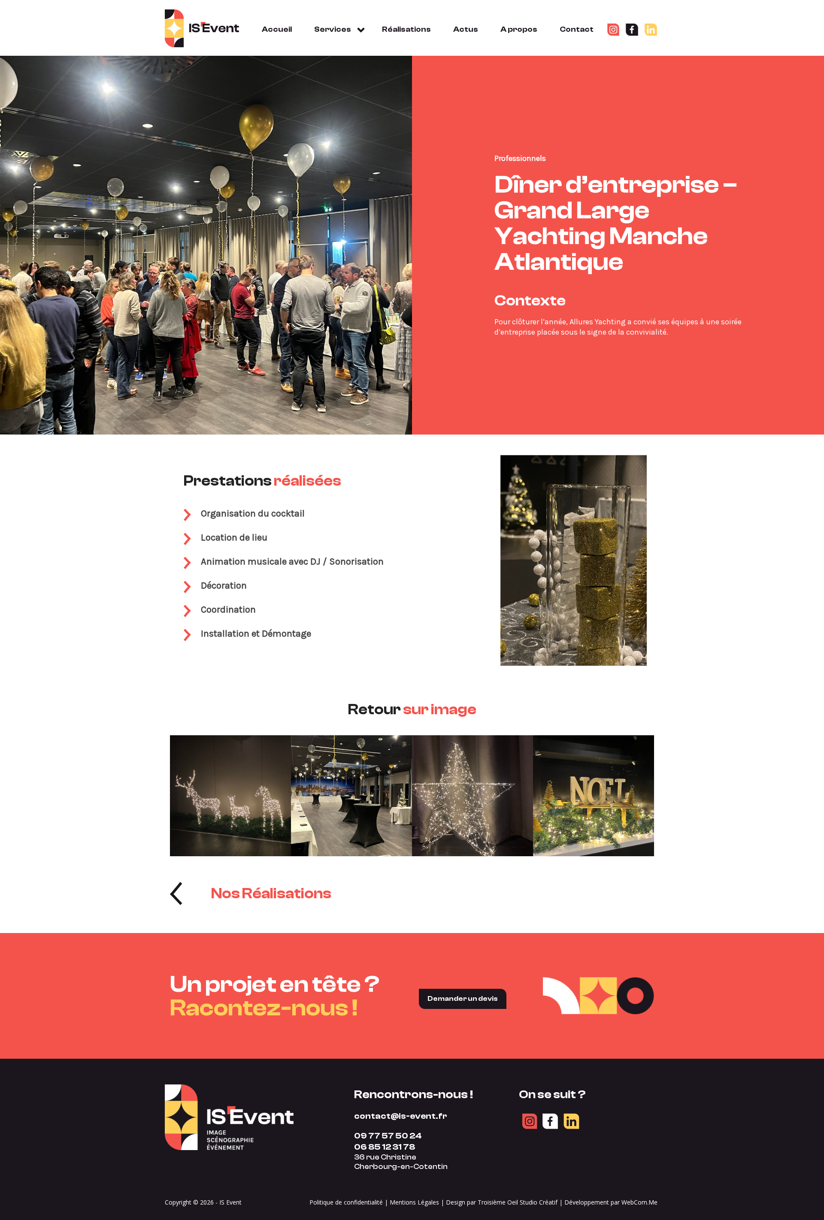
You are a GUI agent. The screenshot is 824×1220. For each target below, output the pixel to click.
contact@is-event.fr (400, 1116)
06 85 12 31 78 (384, 1147)
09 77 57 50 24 (388, 1136)
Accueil (277, 29)
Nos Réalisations (271, 893)
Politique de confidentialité (346, 1202)
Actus (465, 29)
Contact (577, 29)
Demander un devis (462, 999)
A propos (518, 29)
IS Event (230, 1202)
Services (332, 29)
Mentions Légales (414, 1202)
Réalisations (406, 29)
